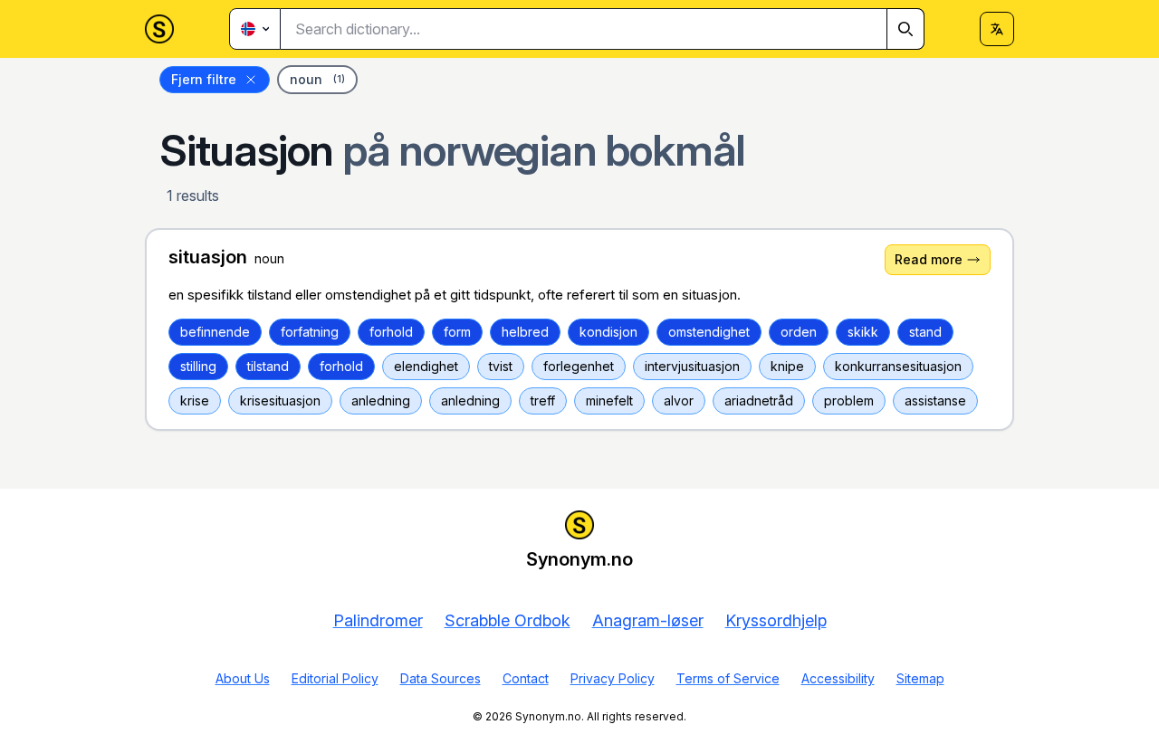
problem (849, 400)
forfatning (310, 331)
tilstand (268, 366)
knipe (787, 366)
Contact (526, 678)
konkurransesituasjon (898, 366)
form (457, 331)
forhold (391, 331)
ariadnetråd (758, 400)
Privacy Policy (612, 678)
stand (925, 331)
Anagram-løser (648, 620)
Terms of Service (728, 678)
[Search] (905, 29)
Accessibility (838, 678)
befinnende (215, 331)
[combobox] (602, 29)
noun (317, 79)
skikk (863, 331)
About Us (243, 678)
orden (799, 331)
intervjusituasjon (692, 366)
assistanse (935, 400)
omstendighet (709, 331)
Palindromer (378, 620)
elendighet (426, 366)
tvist (500, 366)
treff (543, 400)
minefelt (609, 400)
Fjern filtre (203, 79)
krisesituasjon (280, 400)
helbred (525, 331)
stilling (198, 366)
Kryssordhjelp (776, 620)
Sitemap (920, 678)
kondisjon (608, 331)
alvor (679, 400)
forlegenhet (578, 366)
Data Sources (440, 678)
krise (194, 400)
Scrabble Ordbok (507, 620)
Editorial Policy (335, 678)
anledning (380, 400)
